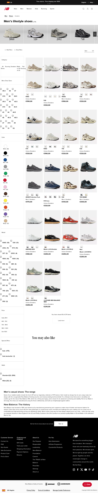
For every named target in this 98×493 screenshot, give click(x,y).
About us (36, 472)
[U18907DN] (45, 298)
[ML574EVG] (59, 196)
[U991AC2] (81, 247)
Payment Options (22, 452)
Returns (19, 455)
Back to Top (7, 415)
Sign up (61, 424)
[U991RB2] (27, 298)
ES (10, 490)
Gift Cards (20, 443)
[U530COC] (81, 94)
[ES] (7, 2)
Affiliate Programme (55, 444)
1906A (64, 96)
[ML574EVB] (50, 196)
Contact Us (4, 441)
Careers (35, 456)
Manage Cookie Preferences (61, 490)
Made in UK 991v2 (67, 249)
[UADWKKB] (45, 247)
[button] (87, 8)
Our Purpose (37, 441)
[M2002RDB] (37, 194)
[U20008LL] (27, 247)
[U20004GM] (37, 247)
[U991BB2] (32, 298)
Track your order (22, 446)
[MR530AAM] (81, 146)
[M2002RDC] (27, 194)
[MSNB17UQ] (81, 194)
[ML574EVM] (45, 196)
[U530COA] (91, 94)
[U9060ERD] (32, 94)
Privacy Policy (31, 490)
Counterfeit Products (55, 447)
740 (63, 149)
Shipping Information (24, 449)
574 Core (46, 201)
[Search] (83, 8)
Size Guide (4, 447)
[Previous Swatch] (44, 194)
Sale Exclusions (6, 450)
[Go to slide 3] (50, 4)
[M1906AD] (63, 94)
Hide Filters (9, 50)
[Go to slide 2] (49, 4)
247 (32, 395)
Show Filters (19, 50)
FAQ (2, 444)
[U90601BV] (55, 146)
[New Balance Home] (7, 8)
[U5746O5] (37, 146)
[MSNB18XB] (86, 194)
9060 (27, 96)
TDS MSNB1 (83, 197)
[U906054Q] (50, 146)
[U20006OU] (32, 247)
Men (6, 16)
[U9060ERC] (27, 94)
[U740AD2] (63, 146)
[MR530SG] (45, 96)
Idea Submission (54, 441)
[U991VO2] (63, 247)
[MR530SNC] (63, 194)
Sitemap (35, 469)
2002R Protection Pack (33, 197)
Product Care (5, 453)
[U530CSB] (50, 96)
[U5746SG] (27, 146)
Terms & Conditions (44, 490)
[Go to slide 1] (47, 4)
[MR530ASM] (86, 146)
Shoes (11, 16)
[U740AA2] (68, 146)
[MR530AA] (55, 96)
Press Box (36, 466)
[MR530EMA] (59, 96)
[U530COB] (86, 94)
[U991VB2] (68, 247)
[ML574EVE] (55, 196)
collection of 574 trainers (52, 395)
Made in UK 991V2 (85, 252)
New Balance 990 (25, 399)
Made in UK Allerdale (50, 249)
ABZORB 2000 (30, 249)
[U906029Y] (45, 146)
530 (45, 100)
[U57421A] (32, 146)
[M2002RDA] (32, 194)
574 (27, 149)
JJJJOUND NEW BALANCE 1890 (52, 301)
